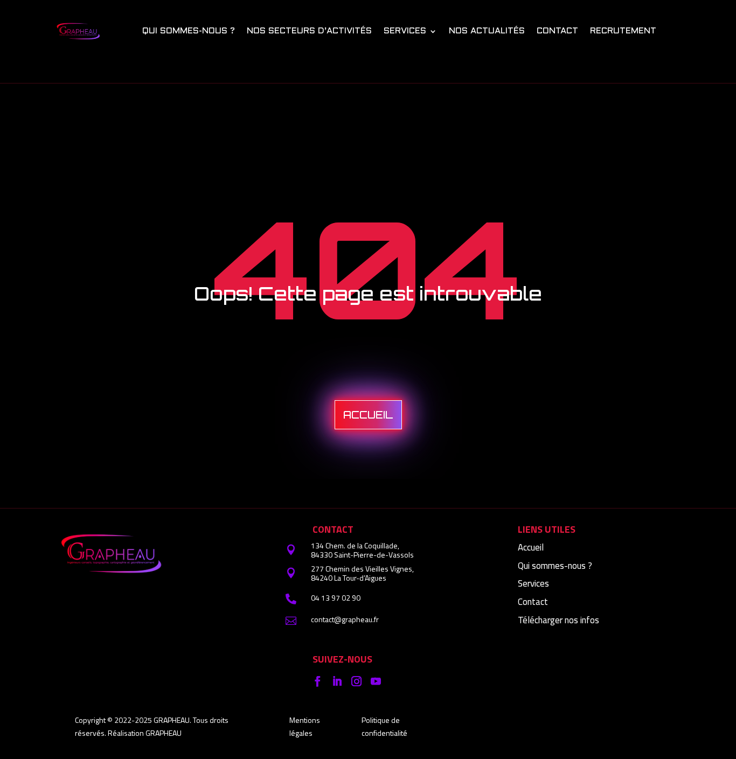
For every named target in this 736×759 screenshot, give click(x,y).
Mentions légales (304, 726)
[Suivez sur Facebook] (317, 681)
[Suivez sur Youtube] (375, 681)
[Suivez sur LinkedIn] (337, 681)
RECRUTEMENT (623, 31)
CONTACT (557, 31)
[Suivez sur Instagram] (356, 681)
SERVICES (405, 31)
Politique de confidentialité (384, 726)
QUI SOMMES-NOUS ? (188, 31)
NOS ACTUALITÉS (487, 31)
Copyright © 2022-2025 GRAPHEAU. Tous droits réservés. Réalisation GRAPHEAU (151, 726)
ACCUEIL (368, 415)
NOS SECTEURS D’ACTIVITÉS (309, 31)
